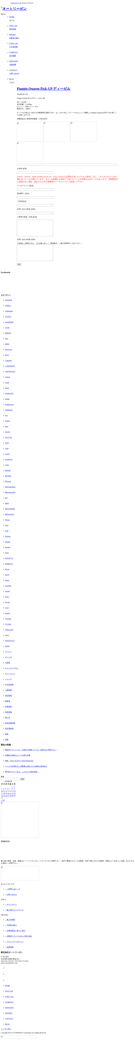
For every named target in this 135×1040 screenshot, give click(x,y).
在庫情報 (8, 706)
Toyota (7, 602)
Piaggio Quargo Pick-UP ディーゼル (43, 88)
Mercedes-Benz (10, 487)
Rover (7, 569)
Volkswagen (9, 630)
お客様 (7, 663)
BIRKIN (8, 333)
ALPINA (8, 317)
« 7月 (3, 800)
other (6, 531)
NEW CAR (9, 991)
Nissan (7, 520)
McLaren (8, 481)
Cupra (7, 382)
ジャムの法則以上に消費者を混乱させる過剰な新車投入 (26, 766)
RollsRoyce (9, 564)
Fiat (6, 415)
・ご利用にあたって (12, 889)
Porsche (7, 547)
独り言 (7, 717)
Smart (7, 580)
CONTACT (9, 1019)
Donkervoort (9, 404)
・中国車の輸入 (11, 925)
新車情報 (8, 712)
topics (7, 597)
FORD (7, 421)
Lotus (7, 465)
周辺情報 (8, 696)
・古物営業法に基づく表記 (15, 931)
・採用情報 (9, 947)
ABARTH (8, 300)
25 (4, 796)
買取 (6, 739)
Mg (6, 498)
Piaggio (7, 542)
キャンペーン (10, 674)
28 (10, 796)
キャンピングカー (12, 668)
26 (6, 796)
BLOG (7, 1024)
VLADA (8, 624)
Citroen (7, 377)
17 (2, 793)
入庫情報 (8, 690)
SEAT (7, 575)
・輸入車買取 (10, 920)
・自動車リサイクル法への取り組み (18, 936)
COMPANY (9, 1002)
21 (10, 793)
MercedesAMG (10, 492)
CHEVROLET (10, 371)
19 (6, 793)
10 (2, 791)
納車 (6, 734)
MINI (7, 503)
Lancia (7, 454)
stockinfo (8, 586)
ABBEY (8, 306)
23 (15, 793)
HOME (7, 986)
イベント (8, 652)
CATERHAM (10, 366)
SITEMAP (8, 1013)
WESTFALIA (10, 641)
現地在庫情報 (10, 723)
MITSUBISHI (10, 509)
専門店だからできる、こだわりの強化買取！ (22, 772)
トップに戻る (6, 1029)
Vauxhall (8, 619)
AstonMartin (9, 322)
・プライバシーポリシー (14, 942)
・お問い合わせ (11, 894)
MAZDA (8, 476)
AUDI (7, 327)
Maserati (8, 470)
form (6, 426)
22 (12, 793)
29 (12, 796)
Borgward (8, 349)
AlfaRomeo (9, 311)
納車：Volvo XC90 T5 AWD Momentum (19, 761)
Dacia (7, 388)
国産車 (7, 701)
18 (4, 793)
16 (15, 791)
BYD (7, 355)
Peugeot (7, 536)
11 (4, 791)
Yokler (7, 646)
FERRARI (8, 410)
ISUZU (7, 432)
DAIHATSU (9, 393)
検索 (2, 777)
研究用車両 (9, 728)
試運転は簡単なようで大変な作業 (17, 755)
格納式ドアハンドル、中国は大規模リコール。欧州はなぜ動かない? (30, 750)
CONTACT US (16, 3)
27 (8, 796)
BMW (7, 344)
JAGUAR (8, 437)
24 (2, 796)
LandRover (9, 459)
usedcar (7, 613)
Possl (7, 553)
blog (6, 338)
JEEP (7, 443)
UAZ (7, 608)
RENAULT (9, 558)
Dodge (7, 399)
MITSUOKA (9, 514)
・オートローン (11, 904)
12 (6, 791)
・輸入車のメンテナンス (14, 910)
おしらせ (8, 657)
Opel (6, 525)
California (8, 360)
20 (8, 793)
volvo (7, 635)
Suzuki (7, 591)
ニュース (8, 679)
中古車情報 (9, 685)
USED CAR (9, 997)
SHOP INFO (9, 1008)
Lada (6, 448)
